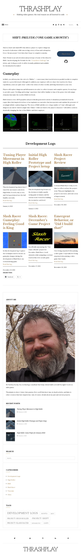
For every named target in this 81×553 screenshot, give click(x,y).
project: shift (40, 518)
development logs (22, 513)
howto (44, 513)
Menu (6, 24)
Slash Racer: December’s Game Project (39, 220)
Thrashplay (40, 9)
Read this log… (8, 200)
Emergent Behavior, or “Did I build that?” (63, 222)
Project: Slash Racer (17, 523)
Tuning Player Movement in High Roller (14, 158)
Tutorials (11, 491)
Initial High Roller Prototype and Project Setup (40, 160)
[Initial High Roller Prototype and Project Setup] (10, 424)
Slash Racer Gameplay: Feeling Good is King (13, 222)
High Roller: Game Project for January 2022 (31, 433)
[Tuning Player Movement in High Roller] (10, 413)
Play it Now (66, 54)
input (52, 513)
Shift (9, 484)
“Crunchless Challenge (38, 60)
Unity (9, 495)
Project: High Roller (18, 518)
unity (46, 523)
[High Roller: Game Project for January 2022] (10, 436)
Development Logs (14, 476)
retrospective (36, 523)
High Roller (11, 480)
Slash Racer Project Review (63, 158)
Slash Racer (11, 487)
